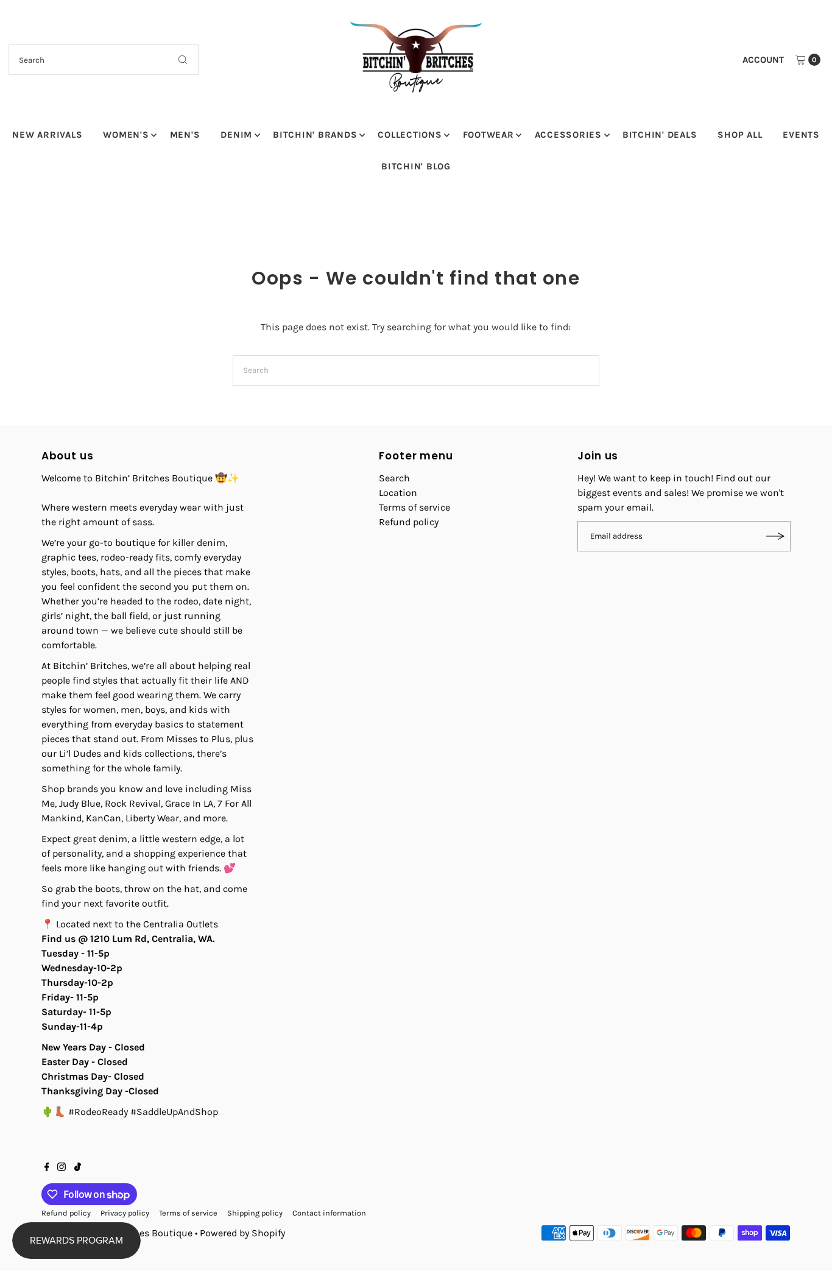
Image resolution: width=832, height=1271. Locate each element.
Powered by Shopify (242, 1233)
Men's (185, 134)
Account (763, 59)
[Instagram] (61, 1168)
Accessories (568, 134)
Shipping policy (255, 1212)
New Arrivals (47, 134)
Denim (236, 134)
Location (398, 492)
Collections (410, 134)
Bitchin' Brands (315, 134)
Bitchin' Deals (659, 134)
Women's (126, 134)
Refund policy (409, 522)
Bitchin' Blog (416, 166)
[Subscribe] (775, 536)
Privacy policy (124, 1212)
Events (801, 134)
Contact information (329, 1212)
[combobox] (104, 59)
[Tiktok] (77, 1168)
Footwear (488, 134)
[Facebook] (46, 1168)
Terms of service (414, 507)
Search (394, 478)
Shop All (739, 134)
